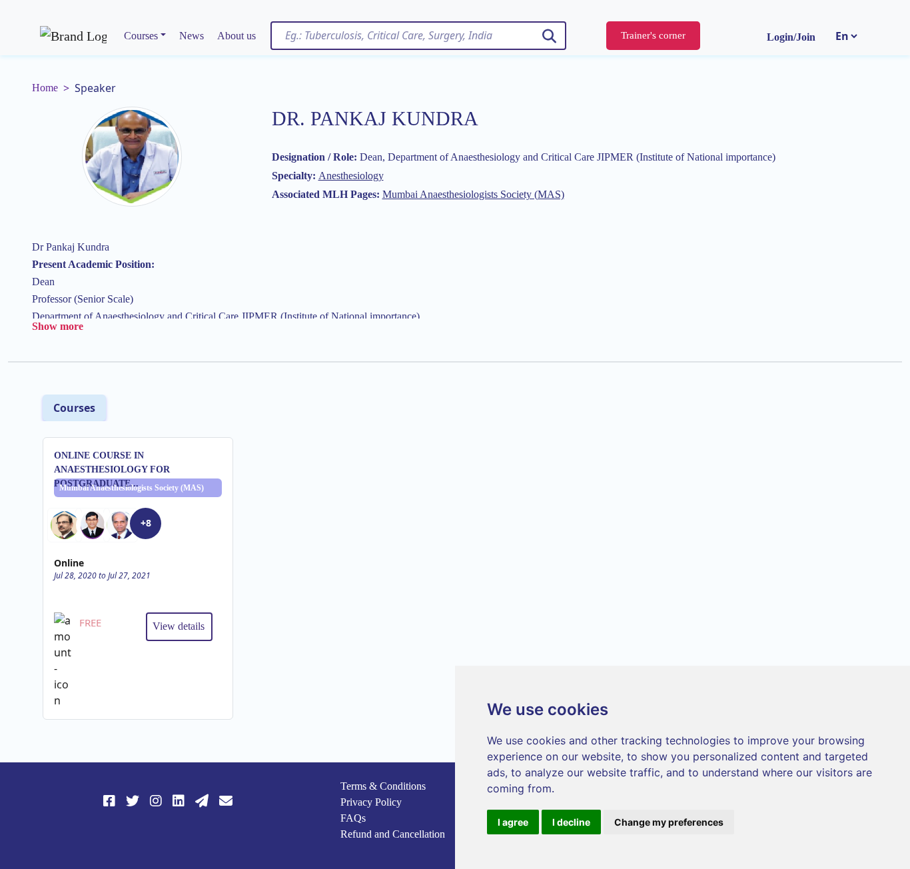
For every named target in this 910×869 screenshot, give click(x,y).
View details (179, 626)
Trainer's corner (653, 35)
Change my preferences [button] (668, 822)
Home (45, 87)
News (191, 35)
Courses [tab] (74, 408)
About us (236, 35)
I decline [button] (571, 822)
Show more (57, 326)
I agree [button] (513, 822)
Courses (141, 35)
